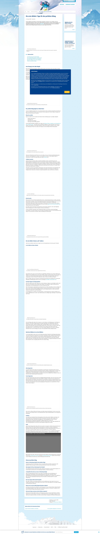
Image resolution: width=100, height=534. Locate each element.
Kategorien (62, 4)
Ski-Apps (45, 157)
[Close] (98, 532)
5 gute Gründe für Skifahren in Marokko (31, 508)
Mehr (73, 29)
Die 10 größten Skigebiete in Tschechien (54, 508)
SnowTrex (42, 23)
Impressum (52, 86)
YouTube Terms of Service (34, 455)
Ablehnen (41, 81)
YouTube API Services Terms (47, 455)
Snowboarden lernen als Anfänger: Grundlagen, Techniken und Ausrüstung (69, 42)
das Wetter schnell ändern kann (51, 279)
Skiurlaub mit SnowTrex (70, 4)
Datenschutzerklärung (56, 87)
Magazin (29, 11)
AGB (52, 527)
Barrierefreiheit (46, 527)
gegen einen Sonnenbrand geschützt (54, 204)
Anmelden (76, 532)
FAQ (55, 527)
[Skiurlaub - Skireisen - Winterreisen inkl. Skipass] (25, 12)
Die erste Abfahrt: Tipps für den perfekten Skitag (45, 11)
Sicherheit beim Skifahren (34, 11)
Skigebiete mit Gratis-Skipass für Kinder (69, 23)
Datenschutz (40, 527)
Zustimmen (39, 80)
